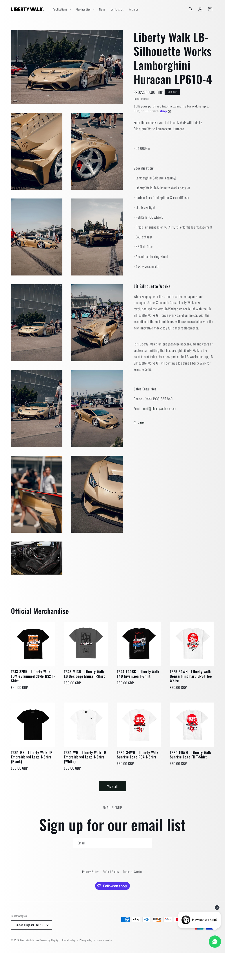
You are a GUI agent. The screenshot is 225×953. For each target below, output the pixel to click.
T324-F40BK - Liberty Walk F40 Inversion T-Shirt (138, 674)
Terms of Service (133, 871)
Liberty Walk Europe (29, 940)
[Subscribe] (147, 843)
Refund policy (68, 940)
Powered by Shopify (49, 940)
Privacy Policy (90, 871)
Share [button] (141, 422)
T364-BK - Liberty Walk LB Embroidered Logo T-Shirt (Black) (32, 757)
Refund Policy (111, 871)
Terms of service (104, 940)
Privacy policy (86, 940)
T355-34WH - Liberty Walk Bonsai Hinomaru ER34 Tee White (191, 676)
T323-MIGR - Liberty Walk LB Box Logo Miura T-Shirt (84, 674)
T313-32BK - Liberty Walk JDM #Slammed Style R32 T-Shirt (33, 676)
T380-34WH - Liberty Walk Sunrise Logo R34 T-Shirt (137, 755)
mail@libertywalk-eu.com (159, 408)
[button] (61, 9)
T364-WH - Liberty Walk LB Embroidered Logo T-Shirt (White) (85, 757)
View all (112, 786)
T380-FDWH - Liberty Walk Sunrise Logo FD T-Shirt (190, 755)
